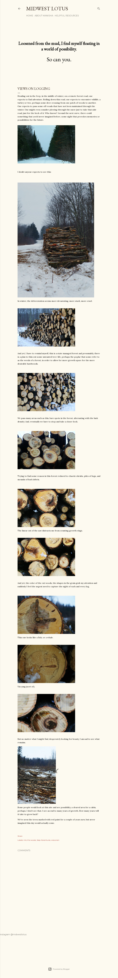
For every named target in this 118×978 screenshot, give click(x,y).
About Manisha (44, 15)
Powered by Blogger (61, 969)
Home (29, 15)
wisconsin (55, 840)
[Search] (98, 8)
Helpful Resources (67, 15)
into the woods (30, 840)
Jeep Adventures (43, 840)
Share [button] (20, 836)
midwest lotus (47, 8)
